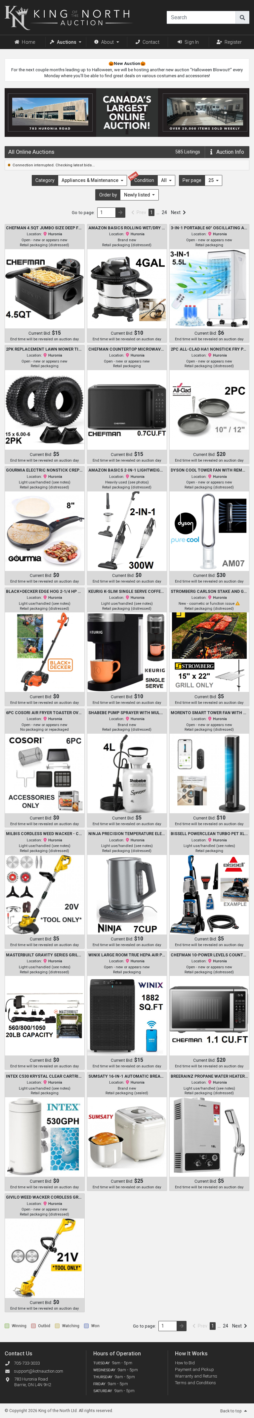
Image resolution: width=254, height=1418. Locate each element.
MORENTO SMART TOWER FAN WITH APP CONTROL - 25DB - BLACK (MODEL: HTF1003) (209, 713)
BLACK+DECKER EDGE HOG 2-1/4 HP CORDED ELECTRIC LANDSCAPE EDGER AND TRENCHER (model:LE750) (44, 592)
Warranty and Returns (196, 1376)
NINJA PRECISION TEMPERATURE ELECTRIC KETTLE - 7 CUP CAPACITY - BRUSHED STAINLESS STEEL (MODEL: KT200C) (127, 834)
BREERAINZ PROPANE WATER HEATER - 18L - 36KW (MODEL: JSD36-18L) (209, 1076)
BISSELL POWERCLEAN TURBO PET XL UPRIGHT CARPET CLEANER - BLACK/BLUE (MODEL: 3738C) (209, 834)
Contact (151, 42)
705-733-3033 (27, 1363)
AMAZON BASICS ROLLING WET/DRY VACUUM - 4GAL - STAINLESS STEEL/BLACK (127, 228)
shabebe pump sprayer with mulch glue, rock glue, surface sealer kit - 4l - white (127, 713)
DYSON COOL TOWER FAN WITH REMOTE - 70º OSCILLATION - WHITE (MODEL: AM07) (209, 470)
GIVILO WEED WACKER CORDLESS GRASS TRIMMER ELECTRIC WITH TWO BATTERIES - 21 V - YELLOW (44, 1197)
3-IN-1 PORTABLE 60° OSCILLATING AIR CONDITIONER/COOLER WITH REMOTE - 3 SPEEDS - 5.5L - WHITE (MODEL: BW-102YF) (209, 228)
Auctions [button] (66, 42)
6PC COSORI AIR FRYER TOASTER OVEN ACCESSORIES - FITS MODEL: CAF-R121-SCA (44, 713)
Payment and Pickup (194, 1369)
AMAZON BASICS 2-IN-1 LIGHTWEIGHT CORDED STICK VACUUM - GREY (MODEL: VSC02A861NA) (127, 470)
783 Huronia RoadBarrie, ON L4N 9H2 (32, 1382)
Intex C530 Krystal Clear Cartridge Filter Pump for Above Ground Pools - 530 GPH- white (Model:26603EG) (44, 1076)
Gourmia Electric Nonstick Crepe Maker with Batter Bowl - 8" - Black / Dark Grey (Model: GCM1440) (44, 470)
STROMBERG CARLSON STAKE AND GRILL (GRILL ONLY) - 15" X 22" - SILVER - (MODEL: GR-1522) (209, 592)
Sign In (192, 42)
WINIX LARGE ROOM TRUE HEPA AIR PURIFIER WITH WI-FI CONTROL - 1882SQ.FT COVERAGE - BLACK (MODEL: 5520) (127, 955)
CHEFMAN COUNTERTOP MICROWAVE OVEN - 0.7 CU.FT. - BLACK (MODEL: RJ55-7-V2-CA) (127, 349)
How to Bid (185, 1362)
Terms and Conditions (195, 1382)
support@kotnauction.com (38, 1371)
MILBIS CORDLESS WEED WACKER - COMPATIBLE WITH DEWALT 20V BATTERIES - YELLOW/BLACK (44, 834)
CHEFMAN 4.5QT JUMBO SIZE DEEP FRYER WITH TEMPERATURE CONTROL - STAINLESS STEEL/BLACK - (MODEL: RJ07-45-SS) (44, 228)
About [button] (107, 42)
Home (28, 42)
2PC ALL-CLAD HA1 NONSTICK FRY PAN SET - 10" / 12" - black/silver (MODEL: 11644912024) (209, 349)
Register (233, 42)
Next (176, 212)
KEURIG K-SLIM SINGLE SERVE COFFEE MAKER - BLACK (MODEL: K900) (127, 592)
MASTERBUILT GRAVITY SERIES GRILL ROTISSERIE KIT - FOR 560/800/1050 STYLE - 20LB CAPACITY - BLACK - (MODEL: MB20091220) (44, 955)
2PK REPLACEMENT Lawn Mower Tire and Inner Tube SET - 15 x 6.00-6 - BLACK (44, 349)
